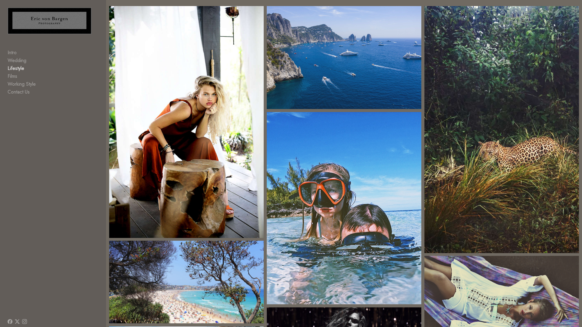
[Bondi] (186, 282)
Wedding (17, 60)
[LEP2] (501, 129)
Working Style (22, 84)
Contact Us (19, 91)
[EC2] (186, 122)
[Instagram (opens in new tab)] (24, 321)
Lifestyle (16, 68)
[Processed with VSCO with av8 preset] (344, 208)
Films (12, 76)
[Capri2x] (344, 57)
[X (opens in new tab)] (17, 321)
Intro (12, 52)
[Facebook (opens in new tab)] (10, 321)
